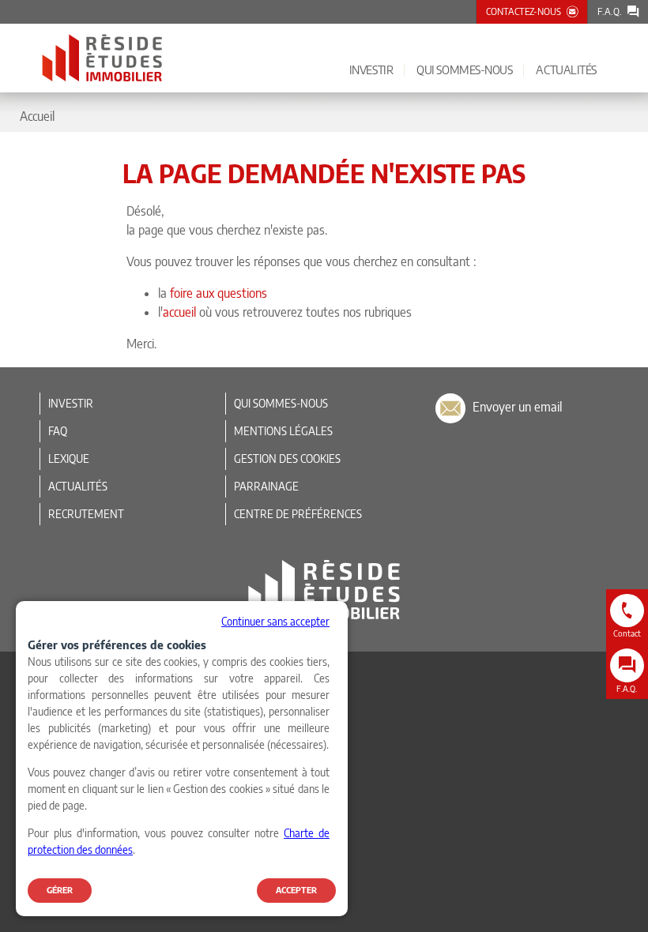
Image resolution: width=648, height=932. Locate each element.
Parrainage (266, 486)
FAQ (57, 431)
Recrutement (86, 513)
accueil (179, 312)
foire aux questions (218, 293)
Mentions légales (283, 431)
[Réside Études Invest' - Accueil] (103, 58)
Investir (70, 403)
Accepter (296, 890)
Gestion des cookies (287, 458)
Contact (627, 633)
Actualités (77, 486)
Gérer (60, 890)
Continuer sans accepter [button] (275, 621)
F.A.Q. (609, 11)
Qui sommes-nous (281, 403)
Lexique (68, 458)
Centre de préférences (298, 513)
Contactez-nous (523, 11)
